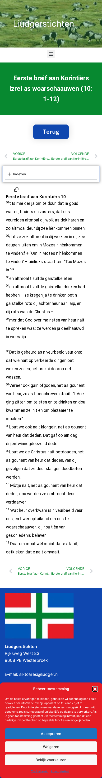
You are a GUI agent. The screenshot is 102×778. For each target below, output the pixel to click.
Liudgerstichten (43, 24)
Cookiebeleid (39, 771)
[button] (95, 689)
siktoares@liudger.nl (39, 674)
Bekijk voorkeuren (51, 760)
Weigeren (51, 746)
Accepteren (51, 733)
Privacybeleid (60, 771)
